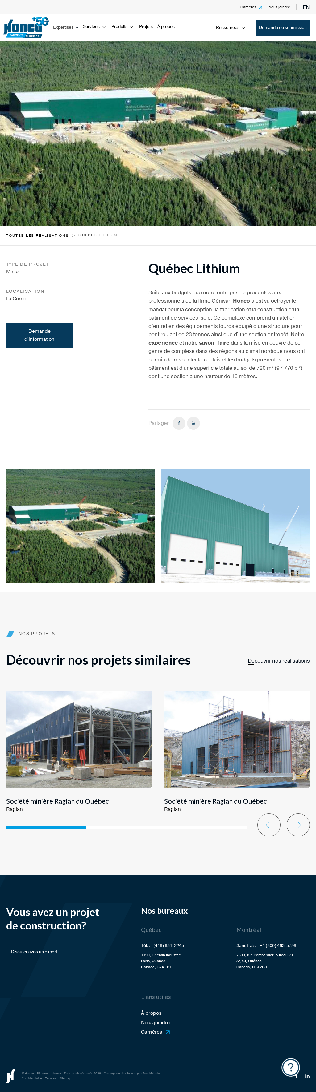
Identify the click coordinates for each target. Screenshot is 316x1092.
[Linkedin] (193, 423)
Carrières (248, 7)
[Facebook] (179, 423)
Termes (50, 1078)
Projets (146, 27)
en (306, 7)
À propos (166, 27)
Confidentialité (32, 1078)
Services (91, 27)
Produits (119, 27)
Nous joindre (279, 7)
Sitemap (65, 1078)
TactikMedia (151, 1073)
